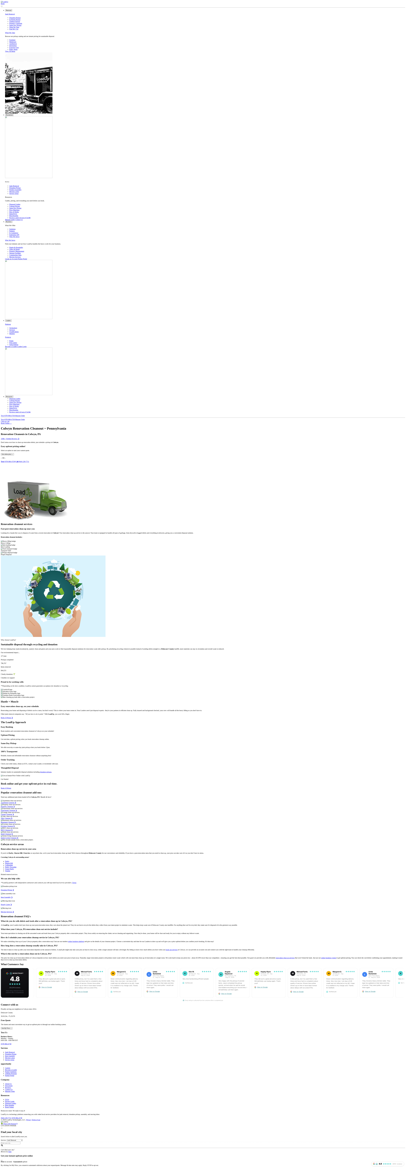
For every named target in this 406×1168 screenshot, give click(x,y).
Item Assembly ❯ (7, 897)
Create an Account (11, 259)
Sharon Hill (9, 863)
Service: (3, 1140)
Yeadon (7, 871)
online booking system (328, 958)
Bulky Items (13, 49)
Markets (12, 334)
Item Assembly (10, 1056)
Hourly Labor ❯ (6, 904)
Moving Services (15, 257)
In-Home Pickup (14, 20)
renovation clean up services (285, 958)
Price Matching (14, 210)
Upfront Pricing (14, 206)
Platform (8, 324)
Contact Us (19, 220)
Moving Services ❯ (7, 912)
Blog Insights (9, 1105)
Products (8, 337)
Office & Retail (14, 249)
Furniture (12, 40)
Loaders (8, 320)
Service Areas (14, 193)
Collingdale (9, 865)
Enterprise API (14, 235)
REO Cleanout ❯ (7, 830)
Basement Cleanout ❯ (8, 822)
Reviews (20, 218)
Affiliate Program (11, 1074)
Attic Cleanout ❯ (6, 818)
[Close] (2, 1160)
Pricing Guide (9, 1101)
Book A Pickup (6, 788)
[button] (203, 921)
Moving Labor (14, 192)
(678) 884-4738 (6, 1044)
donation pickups (45, 772)
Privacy (28, 1120)
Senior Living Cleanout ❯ (9, 838)
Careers (7, 1068)
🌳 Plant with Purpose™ (9, 1124)
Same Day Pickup (15, 25)
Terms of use (36, 1120)
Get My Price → (7, 1028)
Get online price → (7, 454)
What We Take (14, 27)
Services (12, 330)
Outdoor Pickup (14, 21)
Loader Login (22, 346)
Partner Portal (22, 259)
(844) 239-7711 (6, 1118)
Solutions (12, 229)
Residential (9, 115)
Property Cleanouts (15, 23)
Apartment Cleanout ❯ (8, 803)
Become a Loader (11, 346)
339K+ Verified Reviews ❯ (10, 439)
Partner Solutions (10, 1072)
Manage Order (10, 220)
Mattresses (12, 42)
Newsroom (8, 1086)
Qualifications (14, 332)
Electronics (13, 46)
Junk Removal (10, 14)
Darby (7, 861)
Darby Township (10, 867)
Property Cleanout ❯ (8, 806)
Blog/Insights (13, 216)
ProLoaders (13, 343)
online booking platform (76, 941)
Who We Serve (14, 237)
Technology (13, 328)
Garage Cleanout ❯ (7, 814)
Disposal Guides (14, 204)
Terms (74, 883)
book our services (172, 950)
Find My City (13, 29)
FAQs (7, 1099)
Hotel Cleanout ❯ (7, 834)
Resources (9, 396)
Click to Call (5, 421)
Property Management (16, 251)
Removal (8, 10)
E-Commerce (13, 233)
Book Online (6, 423)
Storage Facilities (15, 253)
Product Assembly (15, 190)
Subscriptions (13, 345)
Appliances (13, 44)
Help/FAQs (13, 214)
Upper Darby (9, 869)
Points (11, 341)
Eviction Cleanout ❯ (8, 826)
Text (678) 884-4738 (8, 416)
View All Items (10, 51)
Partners (12, 231)
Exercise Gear (14, 47)
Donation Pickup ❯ (7, 890)
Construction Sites (15, 255)
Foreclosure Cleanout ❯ (9, 810)
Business (9, 222)
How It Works (14, 212)
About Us (8, 1084)
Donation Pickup (15, 18)
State (10, 1152)
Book (3, 4)
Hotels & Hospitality (16, 247)
